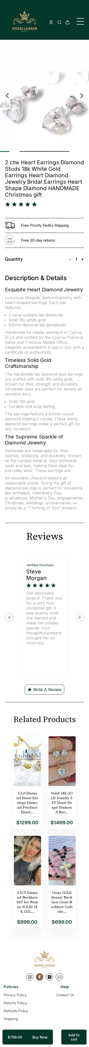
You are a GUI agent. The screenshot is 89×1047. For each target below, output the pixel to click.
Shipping (11, 1019)
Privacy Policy (15, 995)
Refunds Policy (16, 1011)
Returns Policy (15, 1003)
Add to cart (74, 1037)
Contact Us (65, 995)
